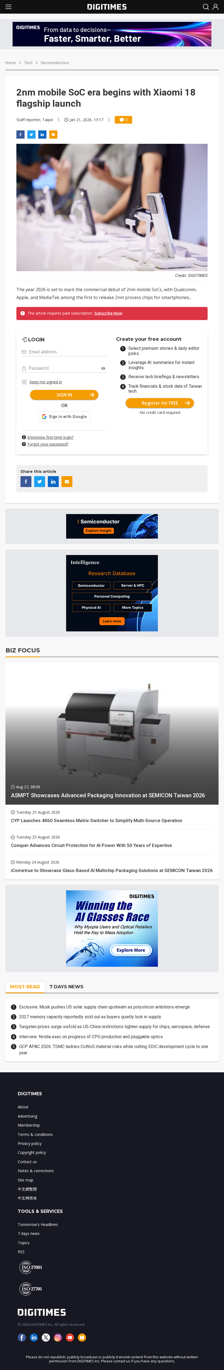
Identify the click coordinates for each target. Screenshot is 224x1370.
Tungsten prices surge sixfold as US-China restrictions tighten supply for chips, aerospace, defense (114, 1026)
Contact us (27, 1161)
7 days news (29, 1233)
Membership (29, 1125)
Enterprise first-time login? (50, 437)
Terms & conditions (35, 1134)
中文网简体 (27, 1198)
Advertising (27, 1116)
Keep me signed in (46, 381)
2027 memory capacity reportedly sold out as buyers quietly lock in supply (90, 1016)
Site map (25, 1180)
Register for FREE (160, 403)
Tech (28, 63)
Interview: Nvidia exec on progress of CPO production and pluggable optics (91, 1036)
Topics (24, 1242)
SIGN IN (64, 395)
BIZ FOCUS (22, 650)
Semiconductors (55, 63)
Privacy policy (30, 1143)
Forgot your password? (47, 444)
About (23, 1106)
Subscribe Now (108, 313)
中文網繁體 (27, 1189)
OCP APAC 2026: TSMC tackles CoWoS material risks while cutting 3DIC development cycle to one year (113, 1049)
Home (10, 63)
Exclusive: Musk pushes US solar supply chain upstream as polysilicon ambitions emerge (104, 1007)
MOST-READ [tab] (25, 986)
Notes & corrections (36, 1170)
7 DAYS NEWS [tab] (66, 986)
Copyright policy (32, 1152)
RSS (21, 1251)
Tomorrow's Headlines (38, 1224)
